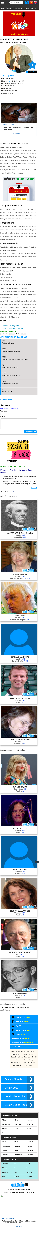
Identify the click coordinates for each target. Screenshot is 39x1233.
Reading (20, 702)
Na (15, 1163)
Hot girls (9, 8)
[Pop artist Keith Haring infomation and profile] (19, 991)
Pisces (23, 1034)
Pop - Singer (20, 789)
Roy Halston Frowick (30, 1057)
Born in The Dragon (20, 578)
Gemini (4, 1133)
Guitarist (20, 830)
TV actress (20, 913)
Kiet (3, 1176)
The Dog (17, 1146)
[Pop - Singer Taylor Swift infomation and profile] (19, 784)
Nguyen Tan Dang (29, 1062)
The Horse (5, 1142)
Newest (33, 8)
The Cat (4, 1154)
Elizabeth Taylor (29, 1051)
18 (23, 1017)
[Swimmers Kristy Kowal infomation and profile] (19, 867)
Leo (28, 1133)
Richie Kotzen (20, 828)
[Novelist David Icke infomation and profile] (19, 613)
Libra (16, 1120)
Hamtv (16, 1176)
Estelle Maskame (20, 657)
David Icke (20, 616)
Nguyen (29, 1172)
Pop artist (20, 995)
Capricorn (17, 1124)
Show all (34, 488)
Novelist (14, 42)
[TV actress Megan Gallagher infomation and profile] (19, 908)
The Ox (16, 1150)
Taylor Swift (20, 787)
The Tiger (30, 1150)
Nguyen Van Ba (16, 1065)
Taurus (29, 1128)
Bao (15, 1168)
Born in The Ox (20, 661)
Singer (3, 8)
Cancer (16, 1133)
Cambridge (20, 537)
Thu (28, 1168)
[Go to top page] (37, 1231)
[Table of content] (37, 861)
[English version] (36, 3)
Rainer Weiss (28, 1054)
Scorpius (30, 1120)
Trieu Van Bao (28, 1065)
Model (27, 8)
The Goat (17, 1142)
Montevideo (20, 744)
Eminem (5, 1172)
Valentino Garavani (17, 1051)
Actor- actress (18, 8)
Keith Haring (20, 993)
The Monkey (31, 1142)
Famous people (5, 42)
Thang (4, 1168)
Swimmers (19, 872)
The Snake (30, 1154)
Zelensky (5, 1163)
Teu (15, 1172)
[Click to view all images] (19, 72)
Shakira (29, 1176)
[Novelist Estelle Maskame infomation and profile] (19, 654)
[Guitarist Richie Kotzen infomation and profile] (19, 826)
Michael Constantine (20, 952)
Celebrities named (10, 325)
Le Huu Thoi (15, 1060)
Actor (20, 954)
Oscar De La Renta (17, 1057)
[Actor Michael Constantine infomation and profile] (19, 950)
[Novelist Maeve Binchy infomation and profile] (19, 572)
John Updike (22, 42)
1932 (28, 1017)
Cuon (28, 1163)
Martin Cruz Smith (20, 698)
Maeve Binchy (20, 574)
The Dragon (18, 1154)
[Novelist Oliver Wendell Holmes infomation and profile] (19, 530)
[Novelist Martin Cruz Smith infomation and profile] (19, 696)
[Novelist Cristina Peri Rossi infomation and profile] (19, 737)
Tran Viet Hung (15, 1062)
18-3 (10, 81)
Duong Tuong (15, 1054)
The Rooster (6, 1146)
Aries (16, 1128)
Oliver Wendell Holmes (20, 533)
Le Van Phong (28, 1060)
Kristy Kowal (20, 870)
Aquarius (30, 1124)
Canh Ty (29, 1030)
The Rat (4, 1150)
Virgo (4, 1120)
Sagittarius (6, 1124)
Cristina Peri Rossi (20, 740)
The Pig (29, 1146)
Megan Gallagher (20, 911)
